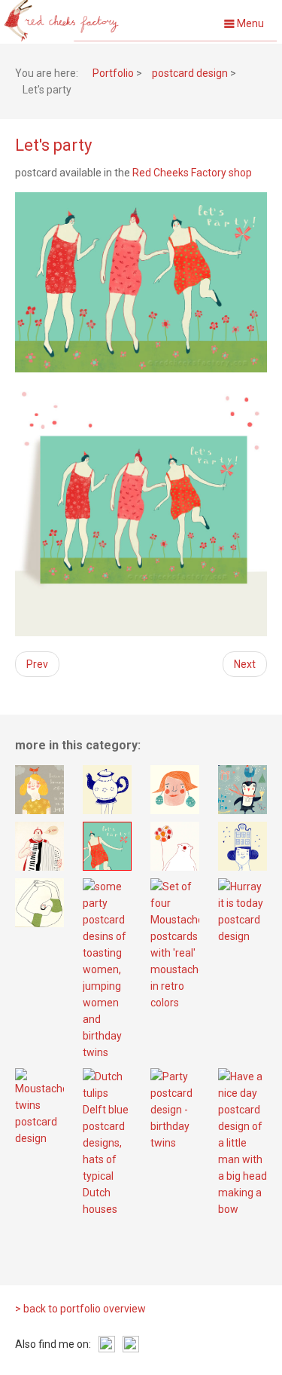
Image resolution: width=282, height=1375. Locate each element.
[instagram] (107, 1344)
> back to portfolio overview (80, 1309)
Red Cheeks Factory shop (192, 173)
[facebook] (131, 1344)
